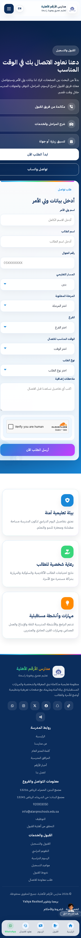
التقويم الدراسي (40, 851)
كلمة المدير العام (41, 751)
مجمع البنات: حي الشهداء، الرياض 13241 (40, 797)
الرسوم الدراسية (40, 858)
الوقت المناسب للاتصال (61, 339)
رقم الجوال (68, 253)
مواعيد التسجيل (40, 865)
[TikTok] (68, 705)
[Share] (40, 716)
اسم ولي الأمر (67, 210)
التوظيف (40, 819)
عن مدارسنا (40, 743)
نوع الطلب (69, 360)
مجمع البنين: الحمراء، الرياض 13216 (40, 790)
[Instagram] (23, 705)
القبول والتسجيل (40, 843)
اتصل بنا (40, 772)
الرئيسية (40, 736)
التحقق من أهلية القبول (40, 826)
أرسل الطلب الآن (37, 449)
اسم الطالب (68, 231)
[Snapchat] (57, 705)
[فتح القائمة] (9, 8)
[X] (34, 705)
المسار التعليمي (65, 274)
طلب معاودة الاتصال (40, 880)
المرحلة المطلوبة (65, 296)
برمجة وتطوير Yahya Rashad (40, 901)
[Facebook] (46, 705)
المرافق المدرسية (40, 758)
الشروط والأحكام (53, 909)
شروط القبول (40, 872)
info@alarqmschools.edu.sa (40, 811)
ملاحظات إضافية (65, 379)
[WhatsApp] (12, 705)
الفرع (72, 317)
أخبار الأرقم (40, 765)
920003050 (40, 804)
